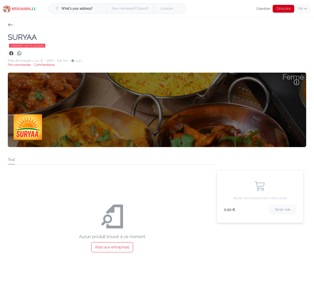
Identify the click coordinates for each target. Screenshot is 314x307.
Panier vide (282, 209)
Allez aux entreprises (112, 247)
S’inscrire (283, 8)
